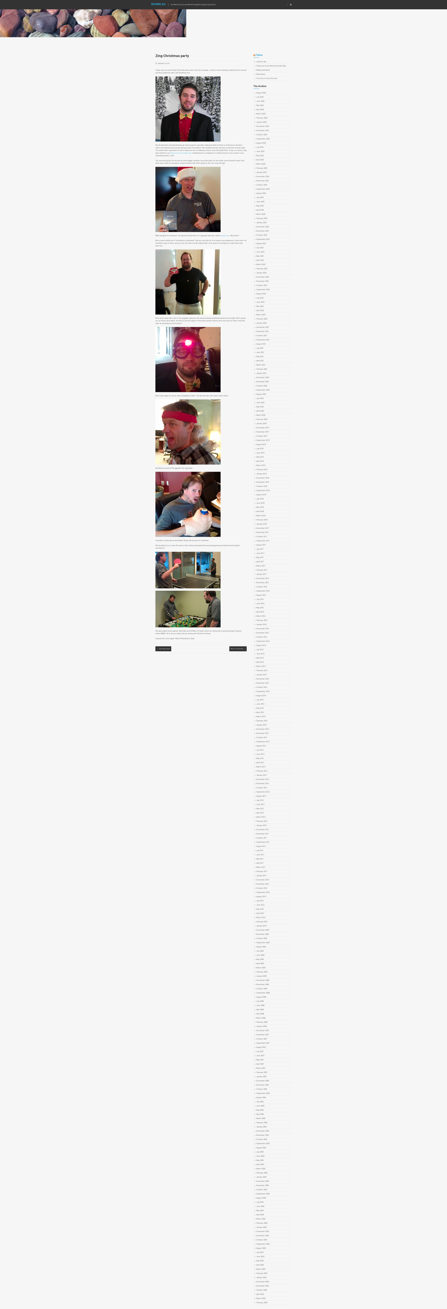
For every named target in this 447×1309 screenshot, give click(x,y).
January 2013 (261, 775)
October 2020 (261, 386)
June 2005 (260, 1156)
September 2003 (263, 1244)
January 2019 (261, 474)
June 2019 (260, 453)
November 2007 (262, 1035)
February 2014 (261, 721)
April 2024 (260, 210)
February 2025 (261, 168)
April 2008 (260, 1014)
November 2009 (262, 934)
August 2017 (261, 545)
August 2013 (261, 746)
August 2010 (261, 896)
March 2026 (260, 114)
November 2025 (262, 130)
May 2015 (260, 658)
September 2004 (263, 1194)
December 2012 (262, 779)
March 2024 (260, 214)
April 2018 (260, 511)
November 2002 (262, 1286)
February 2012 (261, 821)
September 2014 (263, 691)
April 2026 (260, 109)
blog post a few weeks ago (180, 153)
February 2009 (261, 972)
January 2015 (261, 675)
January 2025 (261, 172)
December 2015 (262, 629)
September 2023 (263, 239)
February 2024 (261, 218)
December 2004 (262, 1181)
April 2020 (260, 411)
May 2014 (260, 708)
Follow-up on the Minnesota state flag (271, 66)
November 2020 (262, 382)
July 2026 (260, 97)
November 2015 (262, 633)
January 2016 (261, 624)
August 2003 (261, 1248)
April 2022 (260, 310)
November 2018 (262, 482)
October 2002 (261, 1290)
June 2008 (260, 1005)
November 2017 (262, 532)
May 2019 (260, 457)
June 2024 (260, 202)
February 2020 (261, 419)
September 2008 (263, 993)
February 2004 (261, 1223)
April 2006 (260, 1114)
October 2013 (261, 737)
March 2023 (260, 264)
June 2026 (260, 101)
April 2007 (260, 1064)
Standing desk (163, 649)
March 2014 (260, 716)
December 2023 (262, 227)
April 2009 (260, 963)
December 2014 (262, 679)
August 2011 (261, 846)
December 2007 (262, 1030)
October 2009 (261, 938)
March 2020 (260, 415)
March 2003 (260, 1269)
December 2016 (262, 578)
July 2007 (260, 1051)
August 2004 (261, 1198)
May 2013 (260, 758)
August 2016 (261, 595)
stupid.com (224, 236)
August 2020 (261, 394)
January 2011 (261, 876)
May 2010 (260, 909)
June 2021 (260, 352)
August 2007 (261, 1047)
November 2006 (262, 1085)
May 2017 (260, 557)
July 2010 (260, 901)
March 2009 (260, 968)
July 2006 (260, 1102)
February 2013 (261, 771)
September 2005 (263, 1143)
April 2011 (260, 863)
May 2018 (260, 507)
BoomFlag (158, 4)
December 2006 (262, 1081)
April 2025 (260, 160)
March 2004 (260, 1219)
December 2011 (262, 830)
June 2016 (260, 603)
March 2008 (260, 1018)
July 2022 (260, 298)
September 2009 (263, 943)
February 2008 (261, 1022)
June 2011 (260, 855)
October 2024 (261, 185)
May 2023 (260, 256)
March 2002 (260, 1298)
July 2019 (260, 449)
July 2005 (260, 1152)
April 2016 (260, 612)
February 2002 (261, 1303)
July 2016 (260, 599)
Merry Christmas (238, 649)
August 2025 (261, 143)
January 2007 (261, 1077)
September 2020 (263, 390)
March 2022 (260, 315)
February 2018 (261, 520)
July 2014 (260, 700)
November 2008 (262, 984)
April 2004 (260, 1215)
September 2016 (263, 591)
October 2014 (261, 687)
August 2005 (261, 1148)
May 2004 (260, 1210)
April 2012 (260, 813)
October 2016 (261, 587)
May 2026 (260, 105)
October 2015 (261, 637)
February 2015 (261, 670)
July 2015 (260, 650)
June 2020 (260, 403)
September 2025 (263, 139)
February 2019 (261, 470)
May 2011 (260, 859)
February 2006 (261, 1123)
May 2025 (260, 156)
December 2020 (262, 377)
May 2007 (260, 1060)
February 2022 (261, 319)
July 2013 (260, 750)
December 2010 (262, 880)
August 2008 (261, 997)
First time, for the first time (266, 78)
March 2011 (260, 867)
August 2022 (261, 294)
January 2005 (261, 1177)
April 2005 (260, 1164)
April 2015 (260, 662)
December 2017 (262, 528)
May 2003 (260, 1261)
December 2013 (262, 729)
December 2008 (262, 980)
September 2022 (263, 289)
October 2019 (261, 436)
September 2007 (263, 1043)
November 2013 (262, 733)
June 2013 (260, 754)
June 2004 (260, 1206)
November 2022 (262, 281)
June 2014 (260, 704)
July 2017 (260, 549)
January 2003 (261, 1277)
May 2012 (260, 809)
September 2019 (263, 440)
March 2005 (260, 1169)
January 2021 (261, 373)
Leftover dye (261, 62)
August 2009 (261, 947)
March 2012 (260, 817)
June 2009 (260, 955)
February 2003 (261, 1273)
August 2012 (261, 796)
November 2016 (262, 583)
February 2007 (261, 1072)
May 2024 (260, 206)
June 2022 (260, 302)
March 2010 (260, 917)
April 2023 (260, 260)
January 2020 (261, 423)
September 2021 (263, 340)
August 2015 (261, 645)
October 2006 (261, 1089)
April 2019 (260, 461)
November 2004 (262, 1185)
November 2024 (262, 181)
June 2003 (260, 1257)
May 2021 (260, 356)
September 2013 (263, 742)
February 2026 (261, 118)
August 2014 (261, 696)
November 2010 (262, 884)
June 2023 (260, 252)
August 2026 (261, 93)
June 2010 (260, 905)
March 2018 (260, 516)
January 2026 (261, 122)
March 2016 (260, 616)
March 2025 (260, 164)
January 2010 (261, 926)
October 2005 (261, 1139)
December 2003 (262, 1231)
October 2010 (261, 888)
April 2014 (260, 712)
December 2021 (262, 327)
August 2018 (261, 495)
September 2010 (263, 892)
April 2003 (260, 1265)
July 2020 (260, 398)
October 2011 (261, 838)
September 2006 (263, 1093)
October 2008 (261, 989)
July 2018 (260, 499)
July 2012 (260, 800)
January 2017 (261, 574)
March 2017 (260, 566)
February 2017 (261, 570)
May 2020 (260, 407)
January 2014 (261, 725)
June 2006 (260, 1106)
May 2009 (260, 959)
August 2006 (261, 1097)
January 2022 (261, 323)
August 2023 (261, 243)
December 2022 (262, 277)
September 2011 (263, 842)
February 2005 (261, 1173)
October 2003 (261, 1240)
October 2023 (261, 235)
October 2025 (261, 135)
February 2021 (261, 369)
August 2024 (261, 193)
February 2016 (261, 620)
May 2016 (260, 608)
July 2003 (260, 1252)
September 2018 (263, 490)
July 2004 (260, 1202)
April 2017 (260, 562)
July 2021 (260, 348)
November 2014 (262, 683)
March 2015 (260, 666)
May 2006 (260, 1110)
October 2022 (261, 285)
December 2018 (262, 478)
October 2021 (261, 336)
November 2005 (262, 1135)
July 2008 (260, 1001)
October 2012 (261, 788)
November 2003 (262, 1236)
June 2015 (260, 654)
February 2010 (261, 922)
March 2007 (260, 1068)
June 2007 (260, 1056)
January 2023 (261, 273)
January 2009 (261, 976)
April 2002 (260, 1294)
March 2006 (260, 1118)
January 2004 (261, 1227)
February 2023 (261, 269)
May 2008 (260, 1010)
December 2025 (262, 126)
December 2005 (262, 1131)
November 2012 (262, 783)
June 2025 (260, 151)
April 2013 (260, 763)
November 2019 (262, 432)
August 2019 (261, 444)
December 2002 (262, 1282)
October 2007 (261, 1039)
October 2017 (261, 536)
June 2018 (260, 503)
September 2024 (263, 189)
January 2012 (261, 825)
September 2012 (263, 792)
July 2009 (260, 951)
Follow (259, 55)
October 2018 (261, 486)
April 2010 (260, 913)
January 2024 (261, 223)
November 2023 (262, 231)
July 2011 (260, 850)
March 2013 (260, 767)
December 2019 (262, 428)
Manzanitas (260, 74)
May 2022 (260, 306)
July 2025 (260, 147)
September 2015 (263, 641)
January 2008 (261, 1026)
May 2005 (260, 1160)
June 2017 (260, 553)
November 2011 (262, 834)
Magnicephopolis (263, 70)
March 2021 (260, 365)
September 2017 (263, 541)
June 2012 (260, 804)
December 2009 (262, 930)
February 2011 (261, 871)
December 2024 (262, 176)
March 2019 (260, 465)
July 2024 (260, 197)
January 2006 (261, 1127)
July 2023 (260, 248)
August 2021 (261, 344)
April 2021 (260, 361)
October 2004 (261, 1190)
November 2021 (262, 331)
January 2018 (261, 524)
